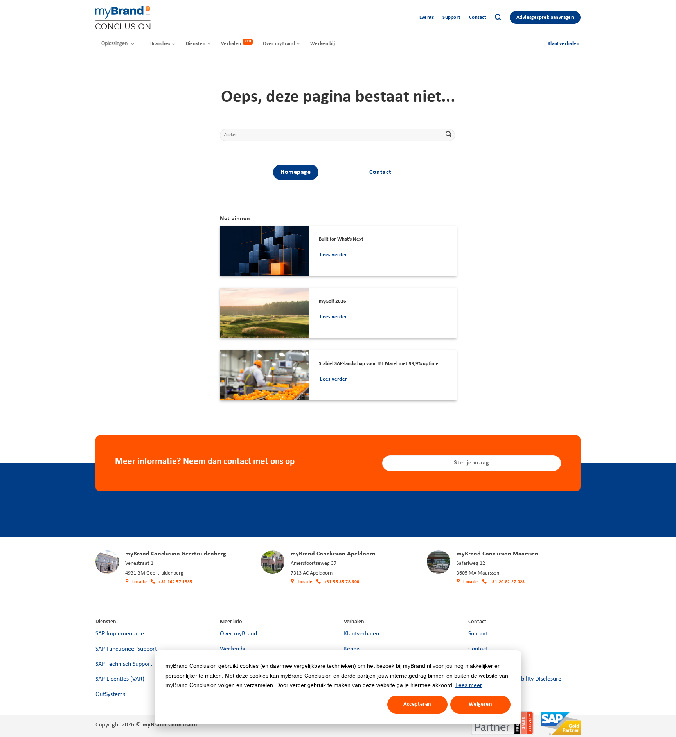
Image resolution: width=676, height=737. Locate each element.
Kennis (352, 649)
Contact (477, 17)
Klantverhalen (361, 634)
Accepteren (417, 704)
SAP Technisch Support (123, 664)
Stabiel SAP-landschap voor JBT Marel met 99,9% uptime (379, 363)
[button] (498, 17)
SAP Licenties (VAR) (119, 679)
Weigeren (480, 704)
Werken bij (322, 43)
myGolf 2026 (332, 301)
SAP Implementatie (119, 634)
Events (426, 17)
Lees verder (333, 254)
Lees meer (468, 685)
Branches (160, 43)
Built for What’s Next (341, 239)
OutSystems (110, 694)
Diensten (196, 43)
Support (451, 17)
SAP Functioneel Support (126, 649)
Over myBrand (279, 43)
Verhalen (231, 43)
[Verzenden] (448, 135)
